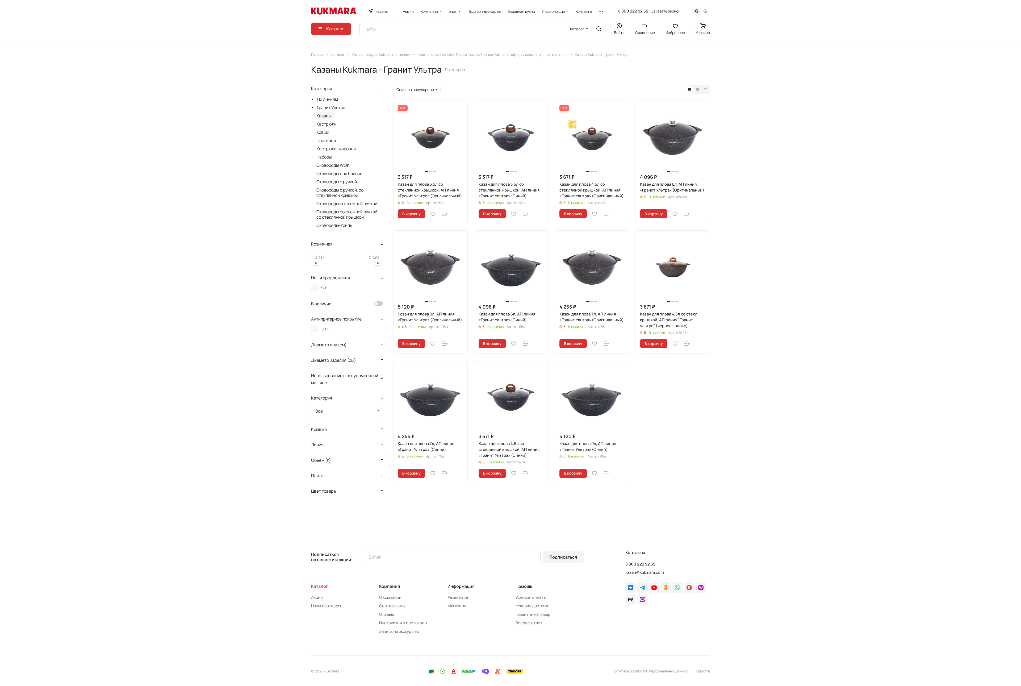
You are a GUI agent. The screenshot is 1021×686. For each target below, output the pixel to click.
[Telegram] (642, 587)
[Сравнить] (444, 213)
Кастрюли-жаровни (336, 149)
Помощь (524, 586)
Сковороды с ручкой (336, 182)
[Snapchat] (630, 599)
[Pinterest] (701, 587)
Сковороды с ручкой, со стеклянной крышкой (339, 192)
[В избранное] (432, 213)
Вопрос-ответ (529, 623)
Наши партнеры (326, 606)
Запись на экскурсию (399, 631)
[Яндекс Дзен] (689, 587)
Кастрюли (326, 124)
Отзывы (386, 614)
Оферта (703, 670)
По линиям (327, 99)
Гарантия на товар (533, 614)
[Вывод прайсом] (705, 90)
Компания (389, 586)
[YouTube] (654, 587)
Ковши (322, 132)
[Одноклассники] (665, 587)
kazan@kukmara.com (644, 572)
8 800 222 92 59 (633, 11)
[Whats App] (677, 587)
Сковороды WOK (333, 165)
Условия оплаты (531, 597)
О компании (390, 597)
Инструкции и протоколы (403, 623)
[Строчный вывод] (697, 90)
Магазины (457, 606)
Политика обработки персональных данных (650, 670)
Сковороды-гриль (334, 225)
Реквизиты (457, 597)
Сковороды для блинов (339, 173)
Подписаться (563, 557)
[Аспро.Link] (642, 599)
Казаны (324, 116)
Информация (461, 586)
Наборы (324, 157)
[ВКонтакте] (630, 587)
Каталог (319, 586)
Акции (317, 597)
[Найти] (598, 29)
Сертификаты (392, 606)
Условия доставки (533, 606)
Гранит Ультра (331, 107)
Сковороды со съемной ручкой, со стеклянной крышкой (347, 214)
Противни (326, 140)
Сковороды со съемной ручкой (346, 203)
